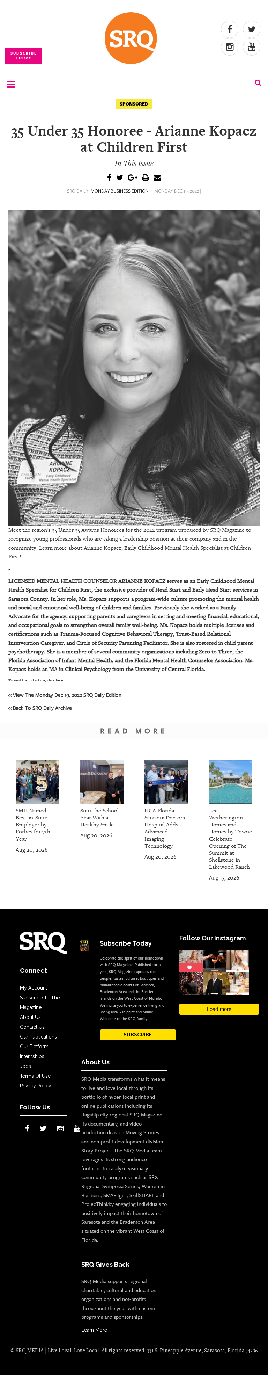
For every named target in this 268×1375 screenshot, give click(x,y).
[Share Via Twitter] (119, 178)
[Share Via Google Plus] (132, 178)
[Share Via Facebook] (109, 178)
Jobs (25, 1066)
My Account (33, 988)
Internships (32, 1056)
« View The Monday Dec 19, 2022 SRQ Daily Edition (64, 694)
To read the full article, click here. (36, 680)
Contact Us (32, 1027)
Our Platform (34, 1046)
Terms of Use (35, 1076)
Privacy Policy (35, 1085)
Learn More (94, 1330)
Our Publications (38, 1037)
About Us (30, 1017)
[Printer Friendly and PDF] (145, 178)
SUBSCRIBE (138, 1034)
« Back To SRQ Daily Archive (40, 707)
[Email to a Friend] (157, 178)
